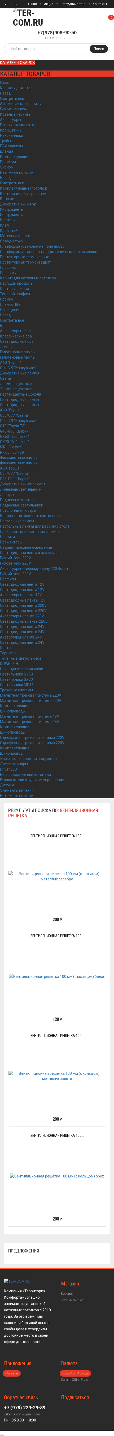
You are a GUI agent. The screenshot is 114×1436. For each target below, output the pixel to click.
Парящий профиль (16, 283)
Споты (5, 648)
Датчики (7, 785)
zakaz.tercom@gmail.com (22, 1414)
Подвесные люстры (17, 500)
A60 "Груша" (10, 362)
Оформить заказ (72, 1300)
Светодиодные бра (17, 341)
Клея (4, 225)
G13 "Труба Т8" (13, 426)
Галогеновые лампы (17, 352)
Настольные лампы (17, 521)
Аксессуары (10, 120)
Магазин (11, 1373)
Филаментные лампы (18, 458)
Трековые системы (16, 690)
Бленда (6, 151)
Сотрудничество (72, 4)
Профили (8, 579)
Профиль (8, 267)
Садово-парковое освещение (26, 547)
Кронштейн (10, 230)
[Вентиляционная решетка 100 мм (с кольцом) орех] (57, 1176)
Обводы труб (11, 241)
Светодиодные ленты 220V (24, 621)
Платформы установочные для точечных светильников (48, 252)
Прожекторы (11, 542)
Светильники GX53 (16, 674)
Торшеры (8, 653)
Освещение (10, 310)
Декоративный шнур (18, 204)
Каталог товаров (17, 62)
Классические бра (16, 336)
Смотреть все (12, 98)
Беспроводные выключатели (25, 774)
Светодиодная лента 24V (22, 627)
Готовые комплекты (17, 125)
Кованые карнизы (15, 114)
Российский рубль (75, 1373)
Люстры (7, 494)
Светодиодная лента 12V (22, 584)
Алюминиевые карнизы (20, 104)
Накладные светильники (21, 669)
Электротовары (14, 764)
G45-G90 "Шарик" (15, 431)
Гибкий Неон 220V (15, 558)
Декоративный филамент (22, 484)
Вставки (7, 199)
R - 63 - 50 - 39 (12, 452)
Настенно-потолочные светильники (31, 516)
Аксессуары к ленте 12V (21, 595)
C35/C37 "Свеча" (14, 415)
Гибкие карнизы (14, 109)
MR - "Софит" (11, 447)
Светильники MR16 (17, 685)
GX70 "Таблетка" (14, 442)
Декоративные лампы (19, 373)
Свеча (5, 378)
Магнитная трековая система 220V (30, 695)
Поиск (99, 49)
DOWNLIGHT (10, 663)
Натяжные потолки (16, 172)
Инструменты (12, 209)
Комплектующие (14, 156)
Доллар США (70, 1380)
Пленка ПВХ (10, 304)
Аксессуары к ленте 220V (22, 616)
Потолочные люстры (18, 510)
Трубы (5, 141)
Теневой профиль (15, 294)
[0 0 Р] (113, 17)
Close (4, 83)
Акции (48, 4)
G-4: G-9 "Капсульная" (19, 368)
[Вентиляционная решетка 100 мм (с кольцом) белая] (57, 976)
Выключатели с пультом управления (32, 780)
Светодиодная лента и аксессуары (30, 553)
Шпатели (8, 220)
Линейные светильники (20, 489)
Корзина (67, 1294)
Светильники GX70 (16, 679)
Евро (84, 1380)
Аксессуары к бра (15, 331)
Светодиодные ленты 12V (23, 600)
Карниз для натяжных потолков (28, 278)
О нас (32, 4)
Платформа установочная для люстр (32, 246)
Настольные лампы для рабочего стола (34, 526)
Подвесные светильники (21, 505)
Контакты (100, 4)
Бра (3, 325)
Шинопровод (11, 753)
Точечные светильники (20, 658)
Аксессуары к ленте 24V (21, 637)
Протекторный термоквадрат (25, 262)
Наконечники (11, 135)
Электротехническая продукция (28, 759)
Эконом (7, 167)
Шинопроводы (12, 711)
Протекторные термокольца (24, 257)
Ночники (7, 537)
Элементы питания (17, 790)
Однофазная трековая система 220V (32, 737)
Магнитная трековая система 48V (29, 716)
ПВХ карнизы (11, 146)
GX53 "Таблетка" (14, 436)
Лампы (6, 347)
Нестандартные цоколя (20, 394)
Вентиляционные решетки (23, 193)
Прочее (6, 299)
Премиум (8, 162)
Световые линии (14, 289)
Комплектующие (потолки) (23, 188)
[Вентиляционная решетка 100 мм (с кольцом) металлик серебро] (57, 876)
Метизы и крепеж (15, 236)
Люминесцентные (16, 384)
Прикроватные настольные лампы (30, 531)
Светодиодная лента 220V (23, 605)
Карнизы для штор (16, 88)
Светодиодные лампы (19, 399)
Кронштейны (11, 130)
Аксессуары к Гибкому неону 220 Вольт (34, 568)
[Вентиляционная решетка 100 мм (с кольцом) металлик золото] (57, 1076)
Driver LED (8, 769)
